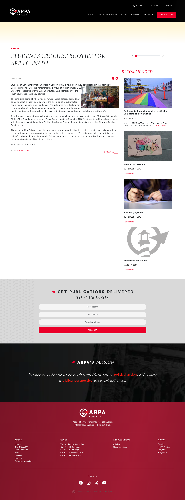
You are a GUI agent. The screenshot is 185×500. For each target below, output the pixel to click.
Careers (18, 455)
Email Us (108, 152)
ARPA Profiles (164, 447)
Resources (149, 15)
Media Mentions (120, 447)
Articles (116, 444)
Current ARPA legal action (71, 455)
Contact (18, 458)
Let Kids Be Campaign (69, 450)
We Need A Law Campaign (72, 444)
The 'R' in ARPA (21, 447)
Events (135, 15)
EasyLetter (163, 453)
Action (161, 440)
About (91, 15)
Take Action (166, 15)
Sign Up (92, 330)
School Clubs (23, 150)
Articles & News (121, 440)
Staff (17, 453)
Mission (18, 444)
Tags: (13, 150)
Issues (124, 15)
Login (154, 6)
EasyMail (161, 450)
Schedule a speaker (23, 461)
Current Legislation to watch (72, 453)
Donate (169, 6)
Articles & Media (108, 15)
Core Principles (21, 450)
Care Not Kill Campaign (70, 447)
